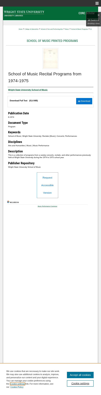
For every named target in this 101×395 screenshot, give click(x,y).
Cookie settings (17, 384)
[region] (50, 379)
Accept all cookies (80, 375)
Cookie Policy (16, 387)
